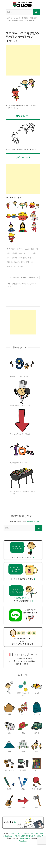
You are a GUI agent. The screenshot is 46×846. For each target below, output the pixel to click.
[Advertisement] (23, 60)
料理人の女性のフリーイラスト (20, 405)
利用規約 (25, 18)
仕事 (37, 521)
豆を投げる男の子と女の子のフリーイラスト (22, 285)
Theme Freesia (24, 838)
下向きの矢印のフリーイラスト (20, 434)
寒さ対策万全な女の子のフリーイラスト (22, 277)
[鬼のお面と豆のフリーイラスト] (34, 205)
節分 (22, 262)
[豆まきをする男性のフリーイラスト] (11, 205)
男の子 (9, 262)
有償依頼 (33, 18)
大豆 (9, 258)
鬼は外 (20, 266)
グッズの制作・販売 (15, 21)
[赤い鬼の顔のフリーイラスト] (22, 216)
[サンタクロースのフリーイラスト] (34, 216)
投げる (30, 258)
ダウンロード (23, 115)
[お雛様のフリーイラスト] (22, 227)
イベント (21, 249)
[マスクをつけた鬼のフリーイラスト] (11, 237)
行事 (27, 262)
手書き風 (22, 258)
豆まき (9, 266)
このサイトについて (13, 18)
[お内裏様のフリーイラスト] (11, 227)
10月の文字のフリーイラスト (19, 463)
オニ (29, 253)
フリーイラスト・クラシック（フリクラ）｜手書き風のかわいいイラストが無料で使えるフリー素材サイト (23, 836)
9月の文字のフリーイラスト (19, 377)
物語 (32, 249)
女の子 (14, 258)
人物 (28, 249)
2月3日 (14, 253)
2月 (8, 253)
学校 (28, 521)
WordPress (23, 841)
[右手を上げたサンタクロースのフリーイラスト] (34, 227)
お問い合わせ (29, 21)
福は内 (16, 262)
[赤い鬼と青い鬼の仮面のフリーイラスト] (11, 216)
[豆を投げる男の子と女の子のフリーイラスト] (22, 205)
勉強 (31, 521)
